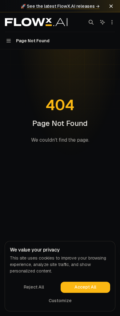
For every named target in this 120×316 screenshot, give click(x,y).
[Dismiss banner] (111, 6)
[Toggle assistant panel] (102, 22)
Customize (60, 300)
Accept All (85, 287)
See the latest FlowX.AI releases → (63, 6)
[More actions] (112, 22)
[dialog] (60, 276)
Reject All (34, 287)
